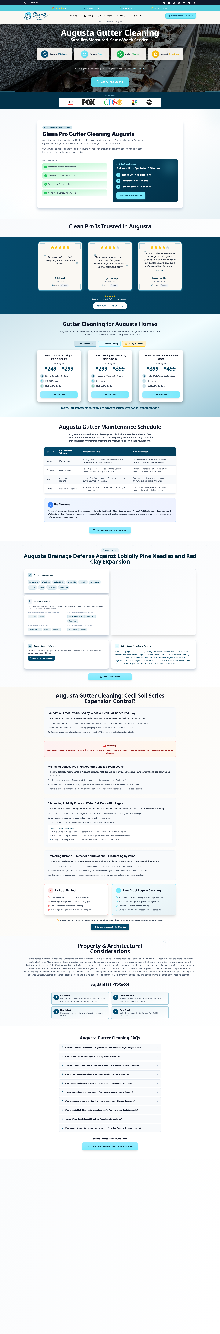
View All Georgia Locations (42, 658)
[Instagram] (179, 3)
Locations (107, 22)
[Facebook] (164, 3)
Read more (160, 270)
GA (113, 22)
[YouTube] (184, 3)
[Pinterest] (189, 3)
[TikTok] (194, 3)
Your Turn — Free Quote (109, 306)
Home (100, 22)
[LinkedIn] (169, 3)
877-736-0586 (138, 69)
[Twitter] (174, 3)
